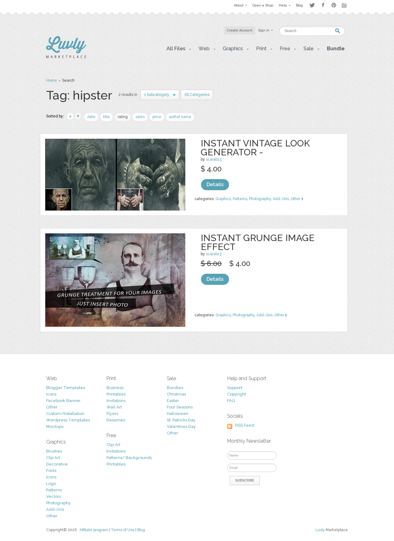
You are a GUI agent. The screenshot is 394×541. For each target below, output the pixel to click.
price (156, 117)
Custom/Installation (65, 413)
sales (140, 117)
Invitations (116, 400)
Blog (141, 530)
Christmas (176, 394)
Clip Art (53, 457)
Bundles (175, 387)
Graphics (223, 199)
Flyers (112, 413)
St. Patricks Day (181, 420)
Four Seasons (180, 407)
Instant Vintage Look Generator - (255, 148)
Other (295, 199)
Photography (260, 199)
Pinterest (334, 5)
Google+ (345, 5)
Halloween (177, 413)
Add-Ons (281, 199)
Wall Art (114, 407)
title (106, 117)
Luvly (320, 530)
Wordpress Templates (68, 420)
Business (115, 387)
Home (51, 80)
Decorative (57, 464)
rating (123, 117)
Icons (51, 394)
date (91, 117)
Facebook (323, 5)
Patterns (240, 199)
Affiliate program (93, 530)
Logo (51, 483)
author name (180, 117)
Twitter (312, 5)
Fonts (51, 470)
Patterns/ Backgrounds (129, 457)
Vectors (53, 496)
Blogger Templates (65, 387)
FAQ (231, 400)
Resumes (116, 420)
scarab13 (213, 159)
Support (234, 387)
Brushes (54, 451)
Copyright (236, 394)
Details (215, 184)
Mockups (54, 426)
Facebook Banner (63, 400)
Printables (116, 394)
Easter (173, 400)
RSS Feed (244, 425)
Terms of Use (123, 530)
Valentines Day (181, 426)
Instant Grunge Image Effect (258, 242)
